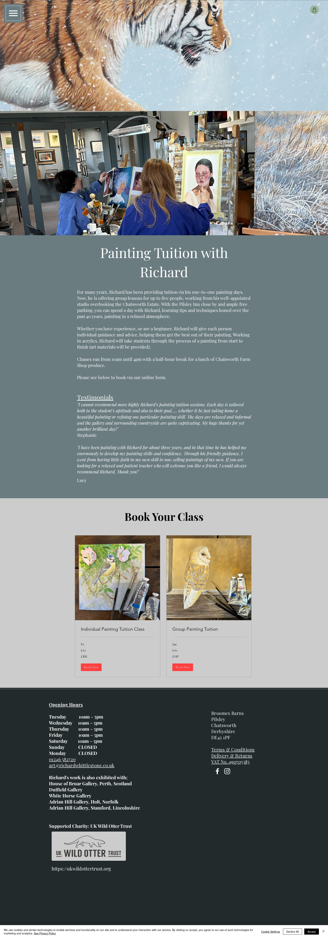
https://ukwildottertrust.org (81, 868)
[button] (13, 13)
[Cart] (314, 9)
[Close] (323, 931)
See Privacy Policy (45, 933)
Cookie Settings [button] (270, 931)
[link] (117, 629)
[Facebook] (217, 771)
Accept (312, 931)
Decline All (292, 931)
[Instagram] (227, 771)
